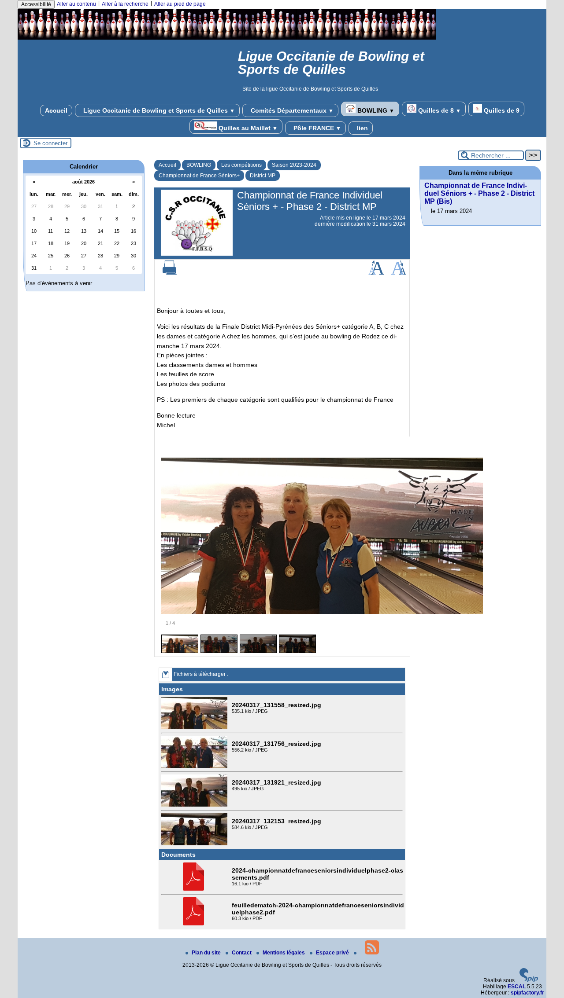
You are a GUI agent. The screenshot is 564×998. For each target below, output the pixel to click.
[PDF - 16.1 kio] (194, 889)
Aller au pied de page (180, 4)
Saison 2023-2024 (294, 165)
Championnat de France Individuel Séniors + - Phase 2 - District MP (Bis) (479, 193)
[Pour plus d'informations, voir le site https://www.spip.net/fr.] (529, 980)
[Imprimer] (170, 273)
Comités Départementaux (291, 110)
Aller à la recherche (125, 4)
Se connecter (50, 143)
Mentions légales (284, 953)
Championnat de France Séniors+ (199, 175)
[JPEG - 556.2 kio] (195, 766)
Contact (242, 953)
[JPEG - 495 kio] (195, 805)
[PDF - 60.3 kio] (194, 924)
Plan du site (207, 953)
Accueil (56, 110)
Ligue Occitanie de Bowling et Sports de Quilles (158, 110)
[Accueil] (227, 38)
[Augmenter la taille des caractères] (376, 273)
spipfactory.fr (527, 993)
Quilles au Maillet (247, 128)
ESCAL (517, 986)
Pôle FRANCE (316, 128)
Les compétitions (241, 165)
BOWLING (375, 110)
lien (361, 128)
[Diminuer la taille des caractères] (398, 273)
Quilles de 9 (500, 110)
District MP (262, 175)
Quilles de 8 (438, 110)
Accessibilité (36, 4)
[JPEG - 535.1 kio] (195, 727)
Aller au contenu (76, 4)
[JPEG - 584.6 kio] (195, 843)
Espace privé (333, 953)
